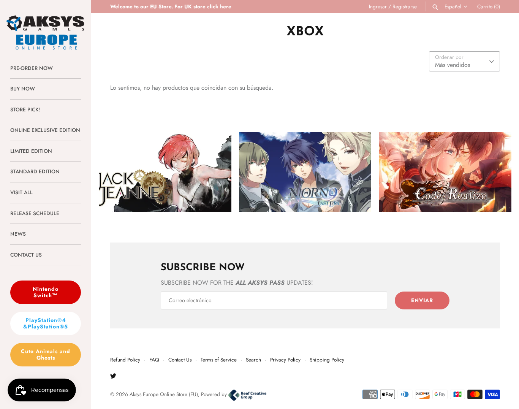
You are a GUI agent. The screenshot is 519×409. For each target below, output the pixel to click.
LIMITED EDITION (31, 151)
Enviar (422, 300)
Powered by (214, 394)
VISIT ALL (21, 192)
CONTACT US (26, 254)
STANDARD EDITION (35, 171)
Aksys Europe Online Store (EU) (164, 394)
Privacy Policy (285, 359)
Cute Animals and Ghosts (45, 354)
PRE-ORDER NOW (31, 68)
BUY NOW (22, 88)
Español (453, 6)
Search (253, 359)
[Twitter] (113, 377)
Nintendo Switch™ (46, 292)
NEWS (18, 234)
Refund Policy (125, 359)
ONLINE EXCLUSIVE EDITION (45, 130)
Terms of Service (219, 359)
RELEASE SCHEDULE (34, 213)
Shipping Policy (327, 359)
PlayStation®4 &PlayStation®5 (45, 323)
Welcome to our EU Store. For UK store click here (170, 6)
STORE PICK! (25, 109)
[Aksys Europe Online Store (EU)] (45, 25)
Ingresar (378, 6)
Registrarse (404, 6)
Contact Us (179, 359)
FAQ (154, 359)
